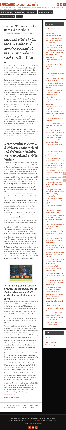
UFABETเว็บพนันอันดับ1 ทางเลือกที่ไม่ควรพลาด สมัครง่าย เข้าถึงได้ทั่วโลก (54, 227)
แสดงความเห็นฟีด (50, 342)
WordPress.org (50, 345)
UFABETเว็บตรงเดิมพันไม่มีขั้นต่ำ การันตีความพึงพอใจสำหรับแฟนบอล (54, 275)
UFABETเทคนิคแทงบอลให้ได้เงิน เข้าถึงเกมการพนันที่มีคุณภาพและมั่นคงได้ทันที (54, 261)
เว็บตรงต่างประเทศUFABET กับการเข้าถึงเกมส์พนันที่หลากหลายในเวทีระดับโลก (54, 247)
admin (9, 33)
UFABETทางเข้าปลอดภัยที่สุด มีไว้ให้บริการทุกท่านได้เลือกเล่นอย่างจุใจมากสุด (54, 282)
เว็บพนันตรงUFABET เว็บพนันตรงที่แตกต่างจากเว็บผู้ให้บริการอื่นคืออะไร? (54, 254)
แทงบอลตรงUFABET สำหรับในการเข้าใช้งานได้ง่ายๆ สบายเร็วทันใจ (54, 59)
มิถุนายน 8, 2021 (16, 33)
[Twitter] (64, 177)
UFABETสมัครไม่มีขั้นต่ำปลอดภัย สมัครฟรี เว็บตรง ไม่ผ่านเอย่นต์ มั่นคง (54, 301)
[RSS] (64, 180)
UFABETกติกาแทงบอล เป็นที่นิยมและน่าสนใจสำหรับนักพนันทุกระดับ (54, 125)
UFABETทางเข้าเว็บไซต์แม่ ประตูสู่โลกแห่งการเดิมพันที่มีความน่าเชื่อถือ (54, 172)
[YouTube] (64, 173)
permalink (17, 397)
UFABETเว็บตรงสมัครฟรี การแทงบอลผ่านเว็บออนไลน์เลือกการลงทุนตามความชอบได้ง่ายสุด (54, 165)
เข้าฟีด (47, 340)
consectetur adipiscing (33, 420)
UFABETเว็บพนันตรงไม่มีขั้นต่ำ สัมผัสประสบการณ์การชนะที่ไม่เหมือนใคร (54, 201)
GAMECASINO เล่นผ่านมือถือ (19, 4)
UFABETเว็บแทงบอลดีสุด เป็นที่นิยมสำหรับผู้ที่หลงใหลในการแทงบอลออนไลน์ (54, 240)
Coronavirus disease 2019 (53, 36)
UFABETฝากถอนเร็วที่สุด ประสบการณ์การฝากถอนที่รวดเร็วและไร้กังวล (53, 268)
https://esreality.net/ (10, 394)
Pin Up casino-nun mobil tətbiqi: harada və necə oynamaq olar (52, 31)
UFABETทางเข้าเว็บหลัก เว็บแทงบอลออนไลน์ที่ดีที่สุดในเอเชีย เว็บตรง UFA (54, 184)
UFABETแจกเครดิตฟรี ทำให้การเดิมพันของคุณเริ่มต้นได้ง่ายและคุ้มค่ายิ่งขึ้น (54, 85)
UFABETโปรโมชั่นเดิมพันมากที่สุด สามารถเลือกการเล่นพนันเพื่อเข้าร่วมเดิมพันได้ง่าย (54, 294)
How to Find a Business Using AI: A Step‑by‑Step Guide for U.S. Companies (54, 40)
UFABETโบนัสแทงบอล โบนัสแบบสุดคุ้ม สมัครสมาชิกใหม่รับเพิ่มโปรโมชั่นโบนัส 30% (54, 52)
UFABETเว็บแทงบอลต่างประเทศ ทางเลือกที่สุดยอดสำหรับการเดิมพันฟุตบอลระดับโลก (54, 114)
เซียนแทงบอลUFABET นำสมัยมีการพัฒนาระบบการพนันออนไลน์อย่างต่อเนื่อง (54, 102)
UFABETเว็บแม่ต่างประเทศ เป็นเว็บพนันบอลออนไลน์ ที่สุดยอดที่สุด (54, 233)
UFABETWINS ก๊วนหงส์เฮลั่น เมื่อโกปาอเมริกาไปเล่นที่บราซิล (30, 407)
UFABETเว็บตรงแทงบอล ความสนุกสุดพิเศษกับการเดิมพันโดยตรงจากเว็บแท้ (54, 154)
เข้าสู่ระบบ (48, 337)
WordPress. (39, 424)
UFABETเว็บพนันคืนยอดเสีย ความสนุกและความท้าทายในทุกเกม (54, 308)
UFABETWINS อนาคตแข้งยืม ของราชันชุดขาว (12, 406)
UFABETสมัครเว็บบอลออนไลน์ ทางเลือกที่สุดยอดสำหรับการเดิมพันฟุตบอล (54, 147)
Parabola (32, 424)
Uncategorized (28, 33)
